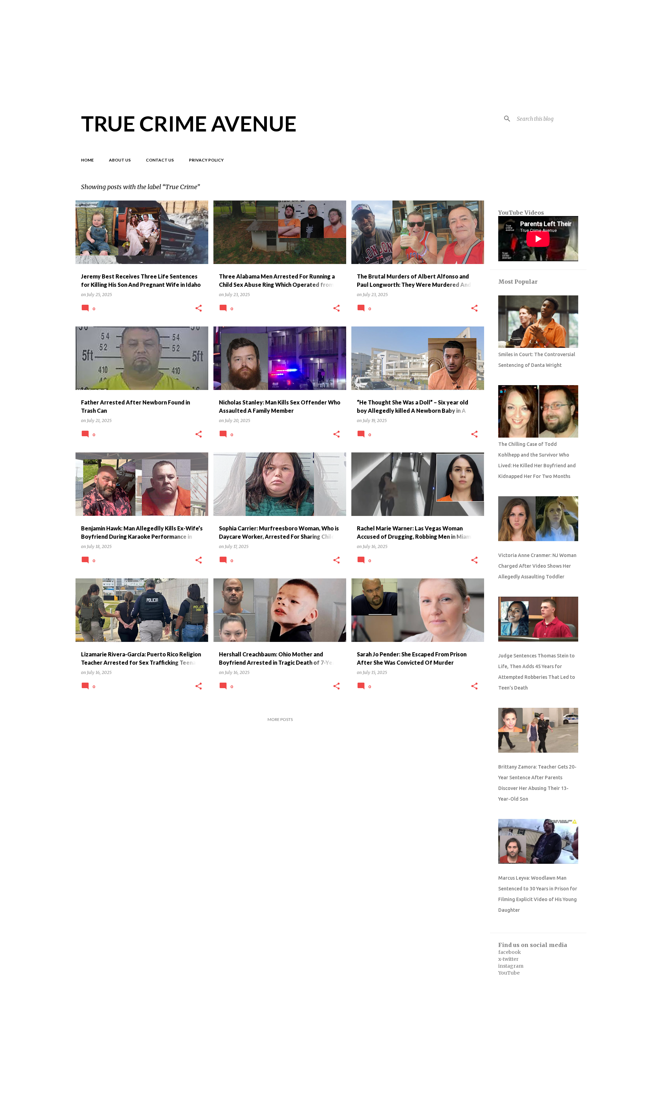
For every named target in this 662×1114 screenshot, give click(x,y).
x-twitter (508, 959)
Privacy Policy (206, 160)
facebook (509, 952)
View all (470, 187)
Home (87, 160)
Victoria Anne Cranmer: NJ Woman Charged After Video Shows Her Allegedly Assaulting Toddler (537, 566)
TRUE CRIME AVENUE (189, 123)
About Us (120, 160)
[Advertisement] (331, 48)
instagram (510, 966)
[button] (198, 308)
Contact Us (160, 160)
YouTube (509, 973)
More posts (280, 719)
